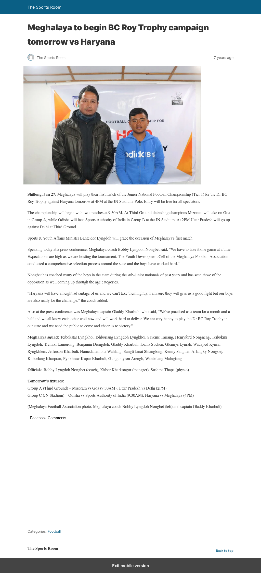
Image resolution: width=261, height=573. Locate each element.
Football (54, 531)
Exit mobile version (130, 565)
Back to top (224, 551)
